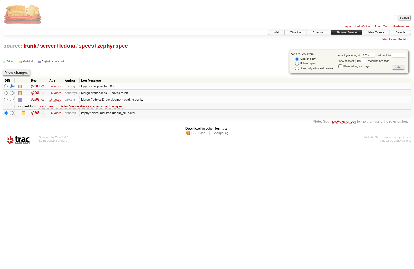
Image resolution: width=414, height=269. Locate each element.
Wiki (276, 32)
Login (347, 26)
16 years (55, 99)
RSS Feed (198, 132)
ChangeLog (220, 132)
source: (13, 46)
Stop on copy (307, 58)
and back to (384, 55)
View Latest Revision (395, 39)
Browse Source (347, 32)
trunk (29, 46)
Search (400, 32)
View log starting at (349, 55)
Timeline (295, 32)
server (48, 46)
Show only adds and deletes (316, 68)
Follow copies (307, 63)
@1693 (35, 100)
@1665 (35, 113)
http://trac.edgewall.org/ (395, 140)
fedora (67, 46)
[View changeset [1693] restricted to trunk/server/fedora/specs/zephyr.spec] (42, 100)
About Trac (382, 26)
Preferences (401, 26)
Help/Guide (362, 26)
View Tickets (376, 32)
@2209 (35, 86)
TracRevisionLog (343, 121)
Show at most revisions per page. (364, 61)
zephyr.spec (112, 46)
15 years (55, 93)
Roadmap (319, 32)
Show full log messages (356, 66)
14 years (55, 86)
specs (86, 46)
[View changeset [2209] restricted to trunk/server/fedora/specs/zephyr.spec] (42, 86)
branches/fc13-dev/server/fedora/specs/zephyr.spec (81, 106)
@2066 (35, 93)
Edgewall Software (55, 140)
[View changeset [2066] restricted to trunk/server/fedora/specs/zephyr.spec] (42, 93)
